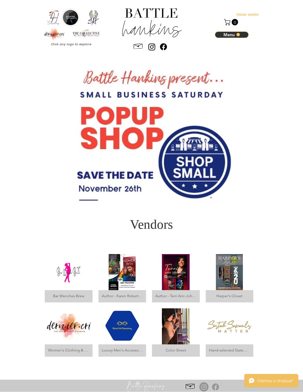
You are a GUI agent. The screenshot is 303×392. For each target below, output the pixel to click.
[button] (232, 22)
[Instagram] (151, 46)
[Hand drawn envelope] (138, 45)
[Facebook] (163, 46)
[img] (230, 278)
